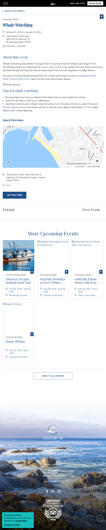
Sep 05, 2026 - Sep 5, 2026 (88, 290)
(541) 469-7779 (77, 3)
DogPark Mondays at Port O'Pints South (52, 280)
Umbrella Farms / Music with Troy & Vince (87, 280)
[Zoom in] (97, 148)
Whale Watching (18, 24)
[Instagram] (59, 491)
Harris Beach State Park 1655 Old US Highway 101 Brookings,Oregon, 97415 (18, 39)
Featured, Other (10, 19)
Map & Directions (13, 120)
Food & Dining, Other (16, 275)
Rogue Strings (15, 341)
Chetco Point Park (19, 79)
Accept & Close (12, 525)
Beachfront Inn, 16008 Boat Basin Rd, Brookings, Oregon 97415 (53, 449)
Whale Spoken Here (14, 107)
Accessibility (53, 481)
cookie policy (21, 521)
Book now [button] (96, 3)
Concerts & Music (48, 275)
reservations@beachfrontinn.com (63, 454)
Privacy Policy (53, 476)
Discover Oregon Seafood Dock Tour (18, 280)
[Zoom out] (97, 153)
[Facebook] (47, 491)
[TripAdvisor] (53, 491)
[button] (18, 39)
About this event (15, 57)
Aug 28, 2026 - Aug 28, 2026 (20, 290)
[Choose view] (97, 161)
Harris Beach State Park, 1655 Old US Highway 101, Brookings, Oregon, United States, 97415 (25, 177)
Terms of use (79, 166)
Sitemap (53, 470)
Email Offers (53, 465)
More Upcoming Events (53, 233)
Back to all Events (15, 11)
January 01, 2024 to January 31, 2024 (23, 32)
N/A (8, 185)
